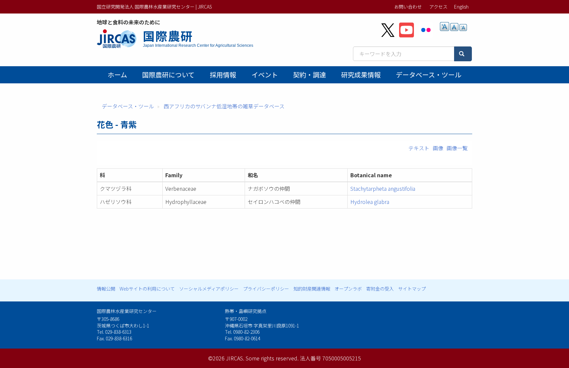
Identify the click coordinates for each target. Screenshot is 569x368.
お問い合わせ (408, 6)
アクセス (438, 6)
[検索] (463, 53)
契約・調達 (309, 74)
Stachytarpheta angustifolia (382, 188)
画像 (438, 148)
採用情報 (223, 74)
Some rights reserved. (272, 358)
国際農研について (168, 74)
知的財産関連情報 (311, 288)
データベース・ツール (428, 74)
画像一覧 (457, 148)
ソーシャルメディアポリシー (209, 288)
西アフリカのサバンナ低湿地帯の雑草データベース (224, 106)
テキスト (418, 148)
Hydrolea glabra (369, 202)
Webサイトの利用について (147, 288)
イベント (265, 74)
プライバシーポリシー (266, 288)
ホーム (117, 74)
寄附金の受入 (380, 288)
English (461, 6)
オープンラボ (348, 288)
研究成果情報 (361, 74)
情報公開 (106, 288)
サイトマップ (412, 288)
